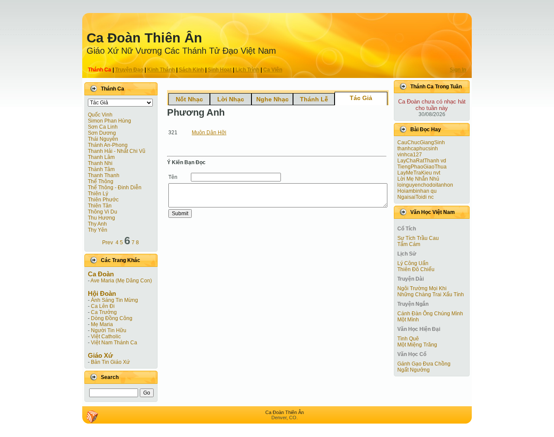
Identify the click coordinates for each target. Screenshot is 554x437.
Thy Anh (97, 224)
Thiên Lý (98, 194)
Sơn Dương (102, 133)
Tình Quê (408, 339)
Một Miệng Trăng (417, 345)
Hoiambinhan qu (417, 191)
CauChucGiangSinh (421, 142)
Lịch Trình (247, 70)
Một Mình (408, 320)
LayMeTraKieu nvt (418, 173)
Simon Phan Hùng (109, 121)
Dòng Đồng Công (111, 318)
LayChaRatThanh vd (421, 161)
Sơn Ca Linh (103, 127)
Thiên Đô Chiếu (416, 269)
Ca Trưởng (104, 312)
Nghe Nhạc (272, 99)
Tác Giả (361, 97)
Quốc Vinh (100, 115)
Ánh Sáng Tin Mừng (114, 300)
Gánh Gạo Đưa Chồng (424, 364)
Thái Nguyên (103, 139)
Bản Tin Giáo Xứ (110, 362)
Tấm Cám (408, 244)
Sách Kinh (191, 70)
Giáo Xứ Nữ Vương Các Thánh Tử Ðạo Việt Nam (181, 50)
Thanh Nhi (100, 163)
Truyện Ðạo (129, 70)
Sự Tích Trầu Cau (418, 238)
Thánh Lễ (314, 99)
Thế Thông (100, 181)
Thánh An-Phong (108, 145)
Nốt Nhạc (189, 99)
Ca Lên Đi (103, 306)
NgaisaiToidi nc (415, 197)
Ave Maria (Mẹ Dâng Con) (121, 281)
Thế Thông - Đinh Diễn (115, 188)
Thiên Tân (100, 206)
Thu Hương (101, 218)
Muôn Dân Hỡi (209, 132)
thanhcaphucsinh (417, 149)
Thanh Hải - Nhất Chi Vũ (116, 151)
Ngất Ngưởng (413, 370)
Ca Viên (272, 70)
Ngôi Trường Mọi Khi (422, 288)
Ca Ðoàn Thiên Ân (144, 37)
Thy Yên (97, 230)
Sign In (458, 70)
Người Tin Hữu (108, 330)
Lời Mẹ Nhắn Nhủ (418, 179)
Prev (107, 243)
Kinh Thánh (161, 70)
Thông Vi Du (102, 212)
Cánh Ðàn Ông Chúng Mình (430, 314)
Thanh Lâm (101, 157)
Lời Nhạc (230, 99)
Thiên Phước (103, 200)
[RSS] (92, 417)
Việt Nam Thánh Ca (114, 343)
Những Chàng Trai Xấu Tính (430, 294)
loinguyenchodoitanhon (425, 185)
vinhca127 (409, 155)
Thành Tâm (101, 169)
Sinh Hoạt (220, 70)
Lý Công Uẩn (412, 263)
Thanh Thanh (103, 175)
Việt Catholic (106, 336)
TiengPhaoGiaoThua (422, 167)
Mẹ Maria (102, 324)
